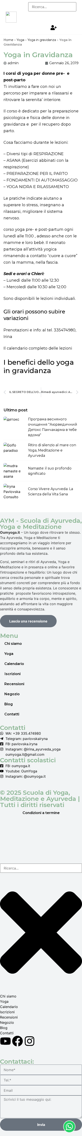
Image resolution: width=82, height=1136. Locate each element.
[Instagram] (29, 1041)
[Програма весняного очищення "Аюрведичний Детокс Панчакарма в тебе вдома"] (14, 424)
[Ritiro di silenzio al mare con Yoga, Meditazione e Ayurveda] (14, 450)
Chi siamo (13, 644)
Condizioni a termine (41, 813)
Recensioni (14, 684)
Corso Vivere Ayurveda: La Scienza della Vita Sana (50, 491)
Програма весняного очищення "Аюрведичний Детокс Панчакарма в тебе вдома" (52, 427)
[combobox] (41, 868)
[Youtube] (5, 1041)
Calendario (14, 664)
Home (8, 40)
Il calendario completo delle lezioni (37, 348)
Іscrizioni (12, 674)
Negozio (12, 694)
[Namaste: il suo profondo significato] (14, 471)
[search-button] (37, 15)
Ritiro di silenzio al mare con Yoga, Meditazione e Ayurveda (52, 450)
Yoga (20, 40)
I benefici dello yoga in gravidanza (38, 366)
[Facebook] (17, 1041)
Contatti (11, 714)
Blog (8, 704)
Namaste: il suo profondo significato (50, 471)
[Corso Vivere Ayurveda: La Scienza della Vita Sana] (14, 492)
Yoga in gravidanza (42, 40)
